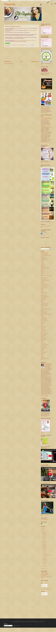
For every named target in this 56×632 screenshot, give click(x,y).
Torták (42, 348)
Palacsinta (42, 321)
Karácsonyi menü (43, 295)
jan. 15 (44, 559)
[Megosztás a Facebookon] (32, 44)
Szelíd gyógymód (43, 339)
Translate (19, 625)
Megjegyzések (44, 586)
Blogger (43, 621)
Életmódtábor (44, 252)
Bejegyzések (44, 584)
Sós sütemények (43, 330)
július (43, 540)
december (44, 533)
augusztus (44, 538)
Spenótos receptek (43, 333)
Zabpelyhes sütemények (44, 358)
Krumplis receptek (43, 305)
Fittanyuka (9, 4)
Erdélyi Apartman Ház (44, 575)
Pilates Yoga (42, 577)
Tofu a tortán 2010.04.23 (44, 344)
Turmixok (42, 353)
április (44, 544)
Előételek (42, 269)
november (44, 534)
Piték (41, 325)
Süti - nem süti (43, 335)
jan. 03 (44, 566)
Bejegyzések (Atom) (10, 63)
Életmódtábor (43, 266)
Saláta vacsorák (43, 329)
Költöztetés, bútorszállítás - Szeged (45, 576)
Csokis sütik (42, 264)
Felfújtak (42, 274)
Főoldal (21, 61)
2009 (42, 568)
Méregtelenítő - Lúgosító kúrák (45, 314)
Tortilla (42, 349)
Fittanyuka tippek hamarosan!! (13, 26)
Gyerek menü (43, 286)
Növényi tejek (43, 316)
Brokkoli (42, 260)
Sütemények (42, 334)
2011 (42, 530)
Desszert (42, 265)
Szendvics (42, 340)
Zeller (41, 359)
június (44, 541)
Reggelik (42, 328)
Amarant (42, 256)
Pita (41, 324)
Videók (42, 354)
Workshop (42, 357)
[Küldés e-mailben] (29, 44)
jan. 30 (44, 549)
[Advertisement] (21, 54)
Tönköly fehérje (43, 352)
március (44, 545)
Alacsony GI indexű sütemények (45, 255)
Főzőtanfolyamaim (43, 277)
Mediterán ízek (43, 311)
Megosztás (43, 591)
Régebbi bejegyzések (35, 61)
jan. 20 (44, 556)
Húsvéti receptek (43, 292)
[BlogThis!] (30, 44)
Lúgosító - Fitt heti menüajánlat (45, 309)
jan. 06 (44, 563)
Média (42, 310)
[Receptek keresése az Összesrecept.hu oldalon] (44, 519)
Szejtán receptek (43, 338)
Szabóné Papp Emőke (48, 363)
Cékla (41, 261)
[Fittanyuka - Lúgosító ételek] (41, 234)
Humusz (42, 291)
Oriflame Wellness (43, 319)
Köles (41, 301)
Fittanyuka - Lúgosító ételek (44, 232)
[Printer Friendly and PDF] (7, 43)
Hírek (8, 46)
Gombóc (42, 282)
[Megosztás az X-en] (31, 44)
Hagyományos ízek (43, 287)
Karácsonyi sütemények (44, 296)
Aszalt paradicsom (43, 259)
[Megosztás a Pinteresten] (33, 44)
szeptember (44, 537)
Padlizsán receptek (43, 320)
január (44, 548)
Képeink (42, 300)
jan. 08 (44, 562)
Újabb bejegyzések (7, 61)
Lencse (42, 306)
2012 (42, 529)
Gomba (42, 281)
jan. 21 (44, 553)
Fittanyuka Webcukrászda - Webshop (46, 275)
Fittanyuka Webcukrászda (44, 572)
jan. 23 (44, 552)
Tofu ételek (42, 345)
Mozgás (42, 315)
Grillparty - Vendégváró (44, 285)
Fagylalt (42, 271)
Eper (41, 270)
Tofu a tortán (42, 343)
